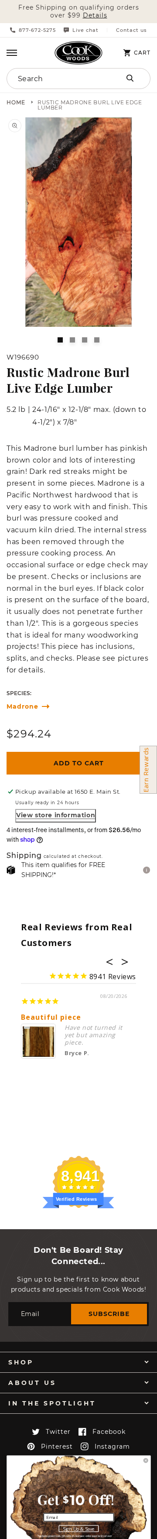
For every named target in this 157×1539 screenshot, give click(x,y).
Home (16, 103)
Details (95, 15)
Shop (21, 1362)
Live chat (85, 30)
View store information (55, 815)
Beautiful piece (51, 1017)
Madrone (22, 706)
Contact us (131, 30)
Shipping (24, 856)
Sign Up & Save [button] (79, 1529)
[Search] (130, 78)
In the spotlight (52, 1403)
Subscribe (109, 1314)
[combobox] (57, 78)
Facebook (109, 1432)
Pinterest (57, 1446)
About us (32, 1383)
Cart (142, 52)
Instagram (112, 1446)
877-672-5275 (37, 30)
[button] (11, 52)
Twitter (58, 1432)
